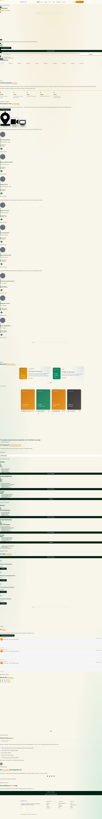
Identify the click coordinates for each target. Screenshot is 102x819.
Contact (63, 1)
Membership (58, 1)
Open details (30, 378)
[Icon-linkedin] (24, 808)
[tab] (5, 119)
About (42, 1)
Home (38, 1)
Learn (50, 1)
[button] (50, 2)
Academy (45, 1)
